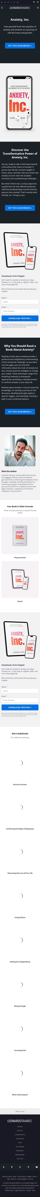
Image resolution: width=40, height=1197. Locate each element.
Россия (30, 1179)
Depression (20, 1139)
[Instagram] (20, 1167)
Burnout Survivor (20, 784)
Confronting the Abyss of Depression (20, 829)
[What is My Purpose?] (20, 1073)
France (35, 1176)
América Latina (7, 1176)
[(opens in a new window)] (38, 2)
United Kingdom (22, 1179)
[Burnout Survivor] (20, 763)
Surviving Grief (20, 1050)
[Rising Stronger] (20, 985)
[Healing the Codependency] (20, 940)
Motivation (20, 1151)
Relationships (20, 1155)
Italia (8, 1179)
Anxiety (20, 1126)
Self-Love (20, 1159)
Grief (20, 1143)
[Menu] (2, 8)
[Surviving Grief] (20, 1029)
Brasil (14, 1176)
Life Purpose (20, 1147)
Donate (28, 1190)
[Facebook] (12, 1167)
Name (4, 298)
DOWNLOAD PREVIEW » (20, 318)
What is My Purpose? (20, 1095)
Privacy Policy (22, 327)
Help (33, 1190)
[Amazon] (3, 1167)
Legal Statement (20, 1190)
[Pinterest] (28, 1167)
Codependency (20, 1135)
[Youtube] (36, 1167)
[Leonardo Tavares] (20, 1121)
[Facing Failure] (20, 896)
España (29, 1176)
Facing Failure (20, 917)
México (13, 1179)
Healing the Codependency (20, 962)
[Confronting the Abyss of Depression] (20, 807)
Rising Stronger (20, 1006)
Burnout (20, 1131)
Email (4, 307)
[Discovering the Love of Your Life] (20, 852)
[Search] (38, 8)
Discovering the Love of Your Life (20, 873)
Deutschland (22, 1176)
